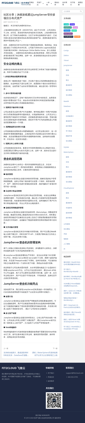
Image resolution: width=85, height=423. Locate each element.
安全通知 (77, 37)
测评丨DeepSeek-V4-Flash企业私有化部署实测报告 (72, 306)
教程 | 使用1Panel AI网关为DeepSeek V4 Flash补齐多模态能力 (72, 320)
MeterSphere (68, 34)
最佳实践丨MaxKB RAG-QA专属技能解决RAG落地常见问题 (72, 263)
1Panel (72, 24)
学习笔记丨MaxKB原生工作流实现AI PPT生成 (72, 328)
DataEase (67, 30)
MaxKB (75, 27)
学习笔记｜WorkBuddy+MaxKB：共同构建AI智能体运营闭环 (72, 270)
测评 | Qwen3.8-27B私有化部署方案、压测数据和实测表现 (72, 292)
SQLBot (74, 30)
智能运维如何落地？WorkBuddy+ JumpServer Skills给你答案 (72, 299)
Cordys (66, 24)
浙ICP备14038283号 (42, 415)
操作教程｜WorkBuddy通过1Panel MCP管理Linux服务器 (72, 277)
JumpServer (67, 27)
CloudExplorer (68, 37)
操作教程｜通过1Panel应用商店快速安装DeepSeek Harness (72, 313)
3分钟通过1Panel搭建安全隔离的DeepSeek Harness (72, 285)
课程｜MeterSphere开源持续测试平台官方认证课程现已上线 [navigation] (44, 353)
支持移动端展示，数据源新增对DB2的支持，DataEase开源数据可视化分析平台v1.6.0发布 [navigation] (16, 354)
